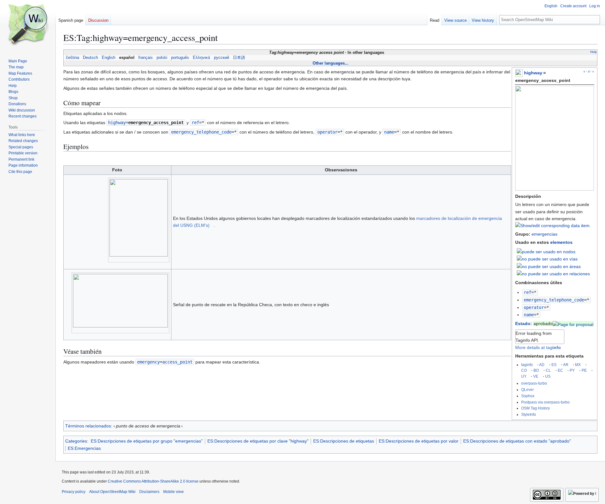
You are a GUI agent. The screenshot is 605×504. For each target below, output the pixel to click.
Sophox (527, 396)
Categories (76, 441)
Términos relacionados (88, 425)
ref (527, 292)
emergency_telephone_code (554, 299)
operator (534, 307)
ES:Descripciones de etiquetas (343, 441)
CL (548, 370)
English (109, 57)
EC (560, 370)
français (145, 57)
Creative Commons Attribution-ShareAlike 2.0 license (153, 481)
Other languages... (331, 63)
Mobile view (173, 492)
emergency (148, 361)
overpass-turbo (534, 383)
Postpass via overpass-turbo (545, 402)
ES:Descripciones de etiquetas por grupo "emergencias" (147, 441)
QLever (527, 389)
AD (541, 365)
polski (162, 57)
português (180, 57)
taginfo (527, 365)
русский (221, 57)
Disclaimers (149, 492)
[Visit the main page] (28, 25)
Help (593, 52)
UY (524, 376)
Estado (522, 323)
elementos (561, 242)
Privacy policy (73, 492)
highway (533, 72)
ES (553, 365)
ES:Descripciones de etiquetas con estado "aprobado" (517, 441)
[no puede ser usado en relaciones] (553, 273)
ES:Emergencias (84, 448)
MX (578, 365)
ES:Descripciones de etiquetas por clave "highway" (257, 441)
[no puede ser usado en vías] (547, 258)
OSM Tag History (535, 408)
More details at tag (538, 347)
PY (572, 370)
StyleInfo (528, 414)
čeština (72, 57)
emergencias (544, 234)
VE (535, 376)
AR (565, 365)
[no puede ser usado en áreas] (549, 265)
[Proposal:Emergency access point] (573, 323)
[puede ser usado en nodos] (546, 251)
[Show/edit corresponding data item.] (553, 225)
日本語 (239, 57)
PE (584, 370)
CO (524, 370)
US (547, 376)
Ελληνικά (201, 57)
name (529, 314)
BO (536, 370)
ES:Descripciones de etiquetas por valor (418, 441)
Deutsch (90, 57)
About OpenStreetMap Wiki (112, 492)
